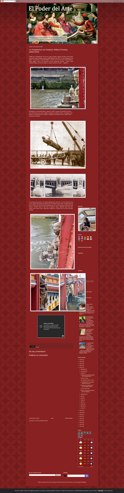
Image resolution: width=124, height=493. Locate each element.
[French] (82, 237)
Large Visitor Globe (87, 291)
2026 (81, 359)
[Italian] (91, 237)
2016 (81, 420)
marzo (82, 404)
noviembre (83, 371)
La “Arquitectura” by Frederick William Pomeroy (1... (87, 383)
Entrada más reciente (34, 418)
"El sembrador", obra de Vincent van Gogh (89, 318)
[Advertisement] (51, 405)
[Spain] (88, 237)
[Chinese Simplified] (82, 241)
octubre (82, 373)
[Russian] (82, 239)
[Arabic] (79, 241)
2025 (81, 361)
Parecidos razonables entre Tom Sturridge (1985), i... (87, 386)
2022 (81, 367)
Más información (109, 490)
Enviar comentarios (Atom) (42, 420)
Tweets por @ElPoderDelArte (84, 297)
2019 (81, 414)
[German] (85, 237)
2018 (81, 416)
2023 (81, 365)
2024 (81, 363)
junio (82, 398)
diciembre (83, 369)
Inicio (52, 418)
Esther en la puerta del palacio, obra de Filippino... (88, 391)
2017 (81, 418)
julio (82, 396)
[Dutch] (79, 239)
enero (82, 408)
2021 (81, 410)
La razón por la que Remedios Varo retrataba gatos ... (87, 375)
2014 (81, 424)
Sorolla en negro (84, 378)
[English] (79, 237)
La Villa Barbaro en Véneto (90, 343)
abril (82, 402)
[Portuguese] (85, 239)
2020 (81, 412)
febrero (82, 406)
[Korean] (91, 239)
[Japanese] (88, 239)
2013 (81, 426)
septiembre (83, 394)
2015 (81, 422)
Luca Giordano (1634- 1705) (87, 380)
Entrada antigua (69, 418)
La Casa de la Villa (85, 388)
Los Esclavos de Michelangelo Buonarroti (90, 330)
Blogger (84, 482)
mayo (82, 400)
